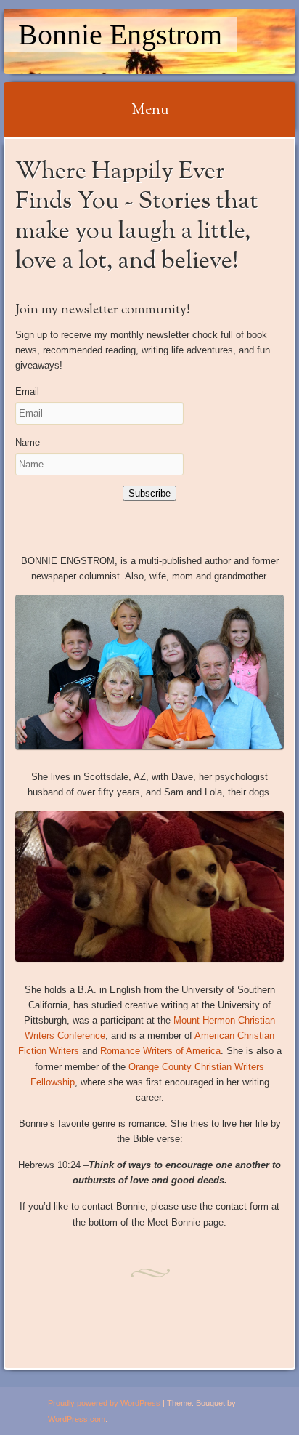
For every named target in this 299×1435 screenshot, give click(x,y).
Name (27, 442)
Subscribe (149, 493)
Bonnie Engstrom (120, 34)
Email (27, 391)
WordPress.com (76, 1419)
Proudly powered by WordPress (104, 1403)
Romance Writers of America (160, 1050)
